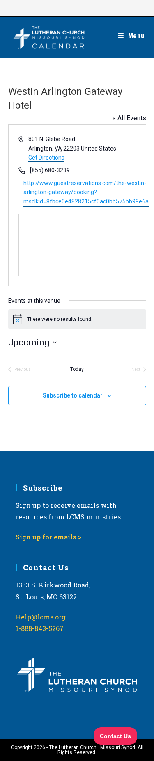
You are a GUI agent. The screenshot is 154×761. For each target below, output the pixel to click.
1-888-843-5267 (40, 628)
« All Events (129, 118)
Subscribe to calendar (73, 395)
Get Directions (46, 157)
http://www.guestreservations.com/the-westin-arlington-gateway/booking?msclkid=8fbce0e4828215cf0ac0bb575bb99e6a (86, 192)
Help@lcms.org (41, 616)
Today (77, 369)
